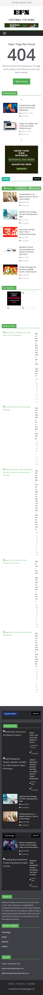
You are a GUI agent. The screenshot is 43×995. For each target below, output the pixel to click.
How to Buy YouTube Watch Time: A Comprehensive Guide (27, 231)
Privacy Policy (31, 984)
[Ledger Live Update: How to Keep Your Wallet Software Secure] (10, 126)
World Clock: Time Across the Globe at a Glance (34, 737)
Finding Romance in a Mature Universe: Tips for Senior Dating (28, 196)
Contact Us (11, 984)
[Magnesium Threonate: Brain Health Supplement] (18, 662)
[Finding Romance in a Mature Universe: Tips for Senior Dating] (10, 197)
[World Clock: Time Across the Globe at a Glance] (15, 743)
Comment (36, 188)
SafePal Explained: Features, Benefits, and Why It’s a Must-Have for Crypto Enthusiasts (34, 769)
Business (5, 942)
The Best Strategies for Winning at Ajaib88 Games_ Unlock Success (28, 269)
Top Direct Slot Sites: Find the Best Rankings (36, 423)
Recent (22, 188)
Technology (6, 932)
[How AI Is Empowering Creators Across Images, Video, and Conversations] (10, 848)
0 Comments (25, 116)
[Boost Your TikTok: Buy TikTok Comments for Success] (18, 594)
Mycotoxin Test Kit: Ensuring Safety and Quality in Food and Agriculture (26, 250)
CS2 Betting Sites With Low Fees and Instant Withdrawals (27, 107)
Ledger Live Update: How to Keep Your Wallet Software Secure (28, 125)
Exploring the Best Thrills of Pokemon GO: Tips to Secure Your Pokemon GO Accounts (36, 500)
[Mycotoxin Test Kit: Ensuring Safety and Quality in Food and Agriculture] (10, 250)
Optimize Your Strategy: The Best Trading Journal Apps (28, 214)
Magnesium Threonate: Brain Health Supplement (36, 649)
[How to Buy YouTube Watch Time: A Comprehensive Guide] (10, 232)
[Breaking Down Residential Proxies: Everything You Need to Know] (15, 873)
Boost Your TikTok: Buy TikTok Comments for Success (36, 581)
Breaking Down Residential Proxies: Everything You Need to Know (34, 867)
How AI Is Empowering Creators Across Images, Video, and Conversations (28, 844)
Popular (9, 188)
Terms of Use (21, 984)
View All (37, 179)
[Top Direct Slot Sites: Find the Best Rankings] (18, 436)
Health (4, 937)
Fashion (5, 946)
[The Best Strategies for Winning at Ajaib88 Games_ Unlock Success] (10, 270)
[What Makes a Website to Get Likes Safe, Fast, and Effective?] (18, 367)
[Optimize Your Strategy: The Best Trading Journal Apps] (10, 214)
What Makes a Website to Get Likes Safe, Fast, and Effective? (36, 355)
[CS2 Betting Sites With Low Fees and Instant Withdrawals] (10, 108)
